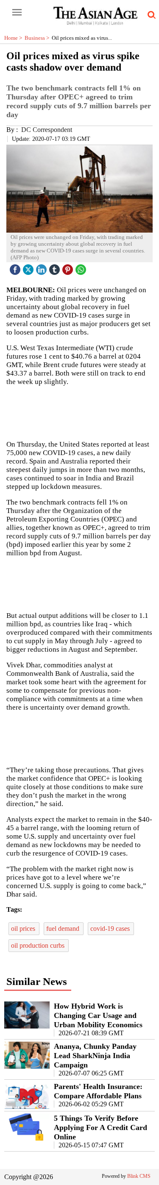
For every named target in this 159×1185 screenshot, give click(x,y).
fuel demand (63, 928)
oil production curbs (38, 945)
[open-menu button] (17, 12)
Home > (14, 38)
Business (38, 38)
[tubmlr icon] (55, 267)
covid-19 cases (110, 928)
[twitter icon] (29, 267)
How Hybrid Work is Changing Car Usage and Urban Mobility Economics (98, 1015)
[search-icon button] (150, 15)
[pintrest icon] (68, 267)
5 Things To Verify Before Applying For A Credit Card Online (100, 1127)
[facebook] (16, 267)
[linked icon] (42, 267)
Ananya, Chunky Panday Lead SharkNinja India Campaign (95, 1055)
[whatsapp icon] (82, 267)
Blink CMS (139, 1176)
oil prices (24, 928)
